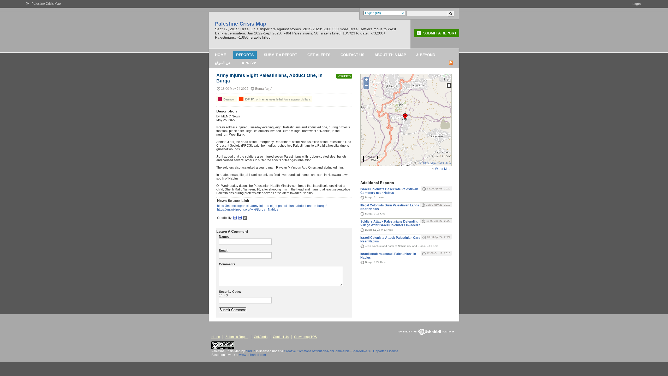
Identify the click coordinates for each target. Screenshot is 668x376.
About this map (390, 55)
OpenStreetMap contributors (433, 163)
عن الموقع (223, 63)
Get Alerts (318, 55)
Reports (245, 55)
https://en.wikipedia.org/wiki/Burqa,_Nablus (247, 209)
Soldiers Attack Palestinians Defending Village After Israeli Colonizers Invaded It (390, 223)
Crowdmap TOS (305, 337)
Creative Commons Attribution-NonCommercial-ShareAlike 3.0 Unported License (341, 351)
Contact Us (352, 55)
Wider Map (442, 169)
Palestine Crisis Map (46, 3)
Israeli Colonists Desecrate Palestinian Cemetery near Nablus (389, 191)
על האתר (248, 63)
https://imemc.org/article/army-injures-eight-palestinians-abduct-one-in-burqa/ (271, 206)
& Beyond (425, 55)
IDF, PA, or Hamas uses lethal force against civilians (277, 99)
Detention (229, 99)
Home (220, 55)
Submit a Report (440, 33)
